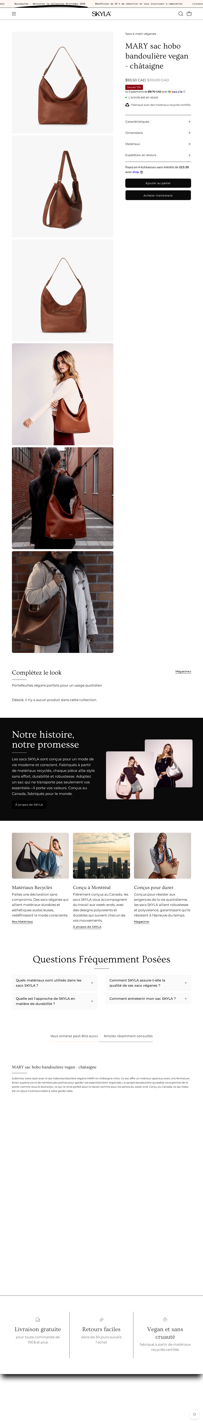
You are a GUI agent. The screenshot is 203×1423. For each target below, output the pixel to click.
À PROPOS (58, 1396)
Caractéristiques (137, 122)
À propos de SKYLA (29, 804)
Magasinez (183, 671)
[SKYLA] (101, 14)
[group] (101, 881)
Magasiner (141, 921)
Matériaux (132, 144)
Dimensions (134, 133)
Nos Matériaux (22, 921)
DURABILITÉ (59, 1403)
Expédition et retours (140, 155)
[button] (180, 14)
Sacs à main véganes (140, 34)
